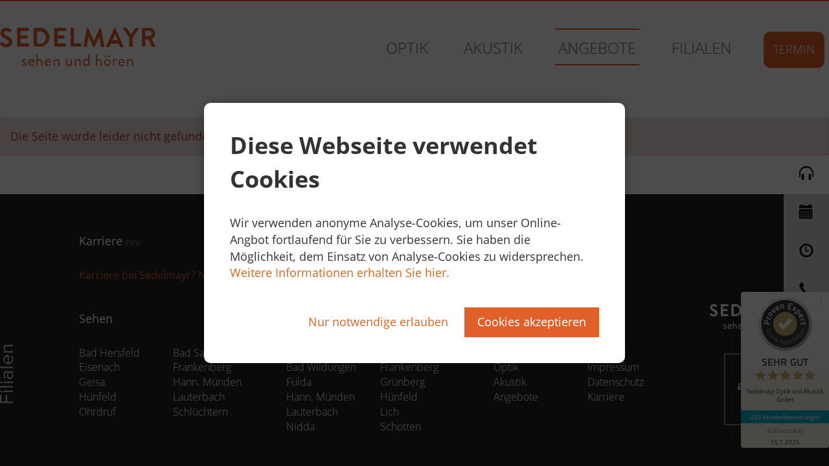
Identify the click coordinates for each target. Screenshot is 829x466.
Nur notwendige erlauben (378, 321)
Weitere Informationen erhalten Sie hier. (339, 272)
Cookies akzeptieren (531, 321)
